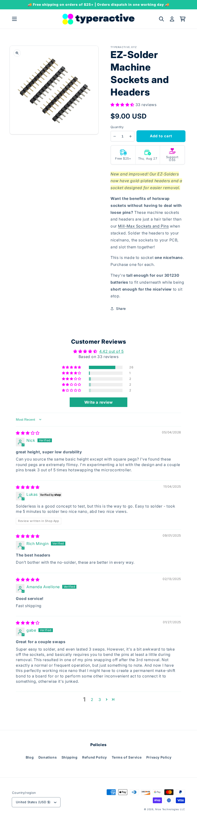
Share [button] (121, 308)
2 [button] (92, 699)
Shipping (70, 757)
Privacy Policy (158, 757)
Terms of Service (127, 757)
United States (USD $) (33, 802)
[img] (28, 433)
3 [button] (99, 699)
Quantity (117, 127)
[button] (14, 19)
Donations (47, 757)
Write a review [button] (98, 402)
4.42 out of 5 (111, 351)
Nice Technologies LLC (170, 809)
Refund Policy (94, 757)
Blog (30, 757)
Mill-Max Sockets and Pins (143, 226)
